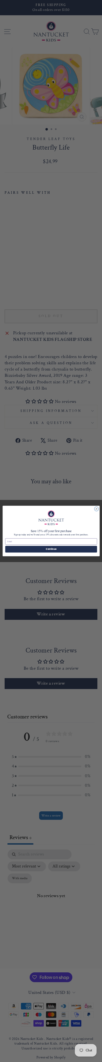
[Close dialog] (96, 509)
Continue (51, 549)
